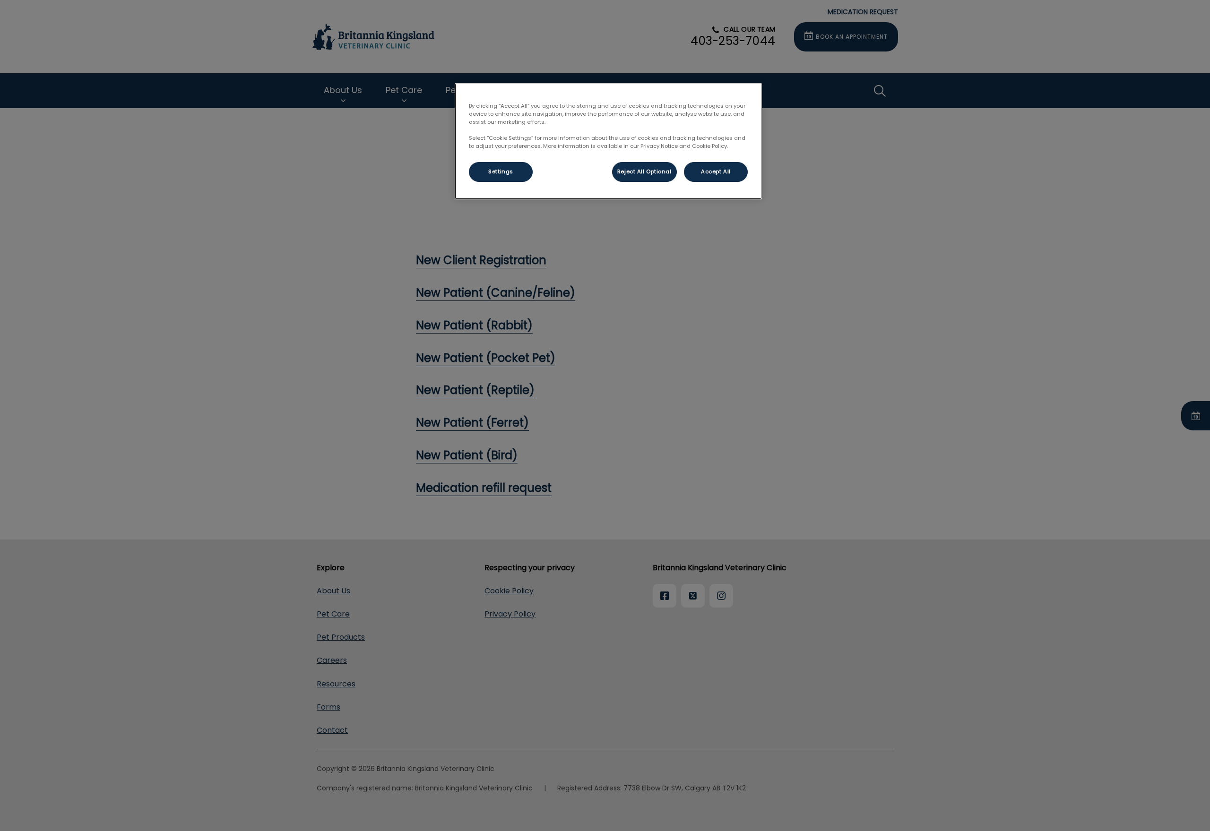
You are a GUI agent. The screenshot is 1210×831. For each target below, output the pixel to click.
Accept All (716, 171)
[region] (608, 141)
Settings (500, 171)
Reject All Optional (644, 171)
